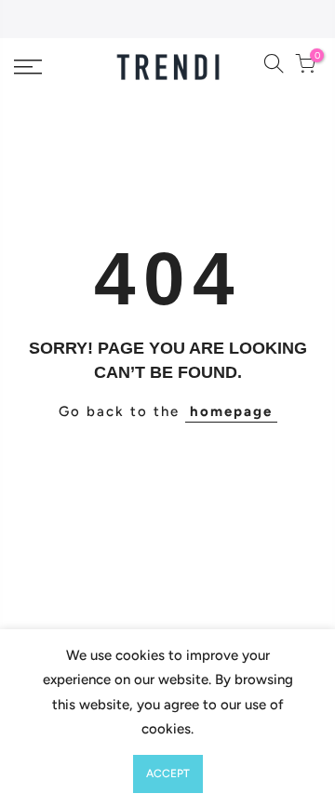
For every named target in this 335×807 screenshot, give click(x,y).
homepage (231, 411)
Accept (168, 773)
